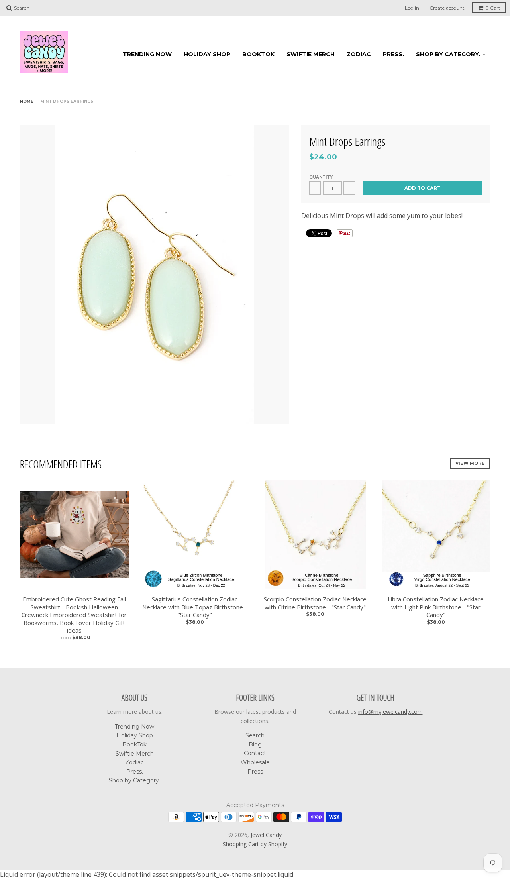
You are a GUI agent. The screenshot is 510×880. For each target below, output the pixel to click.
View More (469, 463)
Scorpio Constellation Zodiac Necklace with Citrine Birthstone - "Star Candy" (315, 603)
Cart (492, 8)
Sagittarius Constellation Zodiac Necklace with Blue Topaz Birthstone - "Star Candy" (194, 607)
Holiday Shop (207, 54)
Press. (393, 54)
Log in (412, 8)
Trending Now (147, 54)
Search (255, 735)
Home (26, 101)
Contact (255, 753)
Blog (255, 744)
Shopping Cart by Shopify (255, 844)
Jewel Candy (266, 835)
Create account (447, 8)
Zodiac (359, 54)
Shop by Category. (448, 54)
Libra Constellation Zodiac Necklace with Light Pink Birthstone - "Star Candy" (436, 607)
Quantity (321, 177)
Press (255, 771)
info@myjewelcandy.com (390, 711)
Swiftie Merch (310, 54)
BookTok (258, 54)
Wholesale (255, 762)
